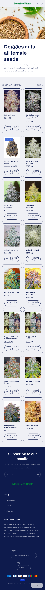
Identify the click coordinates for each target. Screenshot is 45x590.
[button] (2, 3)
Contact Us (8, 511)
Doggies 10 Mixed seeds (32, 338)
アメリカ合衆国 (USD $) (21, 555)
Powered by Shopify (30, 584)
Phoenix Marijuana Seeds (11, 162)
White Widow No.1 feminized (33, 162)
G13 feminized (9, 115)
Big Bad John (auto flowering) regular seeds (33, 117)
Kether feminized (32, 250)
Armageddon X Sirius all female (10, 426)
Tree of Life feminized (30, 206)
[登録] (38, 474)
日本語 (21, 568)
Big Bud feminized (33, 381)
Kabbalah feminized (11, 292)
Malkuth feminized (11, 250)
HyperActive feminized (30, 293)
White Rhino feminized (9, 206)
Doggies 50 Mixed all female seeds (11, 338)
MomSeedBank (18, 584)
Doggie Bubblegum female (11, 382)
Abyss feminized (32, 425)
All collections (9, 501)
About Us (8, 506)
